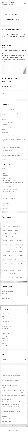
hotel (10, 248)
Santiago (5, 273)
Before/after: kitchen (7, 150)
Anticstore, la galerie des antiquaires (11, 373)
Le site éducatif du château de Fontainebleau (13, 390)
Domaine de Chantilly (7, 378)
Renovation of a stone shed (8, 136)
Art (9, 226)
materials (20, 255)
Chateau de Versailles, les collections (11, 375)
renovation (12, 270)
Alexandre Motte (7, 223)
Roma (19, 270)
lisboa (14, 251)
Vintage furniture (19, 277)
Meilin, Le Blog (8, 2)
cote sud (5, 240)
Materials (4, 47)
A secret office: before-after (10, 29)
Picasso (5, 266)
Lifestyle (4, 328)
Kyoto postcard (5, 293)
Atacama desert (16, 226)
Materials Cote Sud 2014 (9, 198)
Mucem (13, 263)
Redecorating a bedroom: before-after (11, 147)
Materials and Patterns (7, 194)
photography (21, 263)
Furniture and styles (7, 178)
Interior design (5, 31)
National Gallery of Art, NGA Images (10, 406)
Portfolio (4, 338)
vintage (11, 277)
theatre (19, 273)
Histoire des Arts (6, 383)
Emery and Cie (6, 45)
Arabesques (6, 201)
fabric (17, 244)
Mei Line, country (7, 259)
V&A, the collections (6, 419)
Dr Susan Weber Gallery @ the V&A (12, 180)
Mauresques (6, 203)
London (21, 251)
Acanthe (5, 208)
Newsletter (4, 333)
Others (3, 336)
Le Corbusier (6, 251)
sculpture (12, 273)
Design (5, 244)
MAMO (4, 255)
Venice (4, 277)
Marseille (5, 175)
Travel (3, 343)
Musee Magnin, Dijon (8, 191)
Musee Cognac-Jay (6, 399)
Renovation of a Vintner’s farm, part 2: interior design (13, 113)
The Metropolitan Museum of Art (10, 414)
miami (16, 259)
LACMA (3, 387)
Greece (4, 248)
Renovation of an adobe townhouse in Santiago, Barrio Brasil (13, 123)
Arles (4, 226)
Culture (3, 318)
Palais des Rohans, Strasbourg (11, 189)
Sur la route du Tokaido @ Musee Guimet (12, 301)
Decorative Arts (5, 321)
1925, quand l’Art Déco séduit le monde (13, 182)
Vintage (3, 345)
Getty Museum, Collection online (10, 380)
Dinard (11, 244)
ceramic (10, 230)
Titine (3, 144)
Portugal (5, 170)
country (12, 240)
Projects (11, 31)
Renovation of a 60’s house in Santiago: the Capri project (14, 140)
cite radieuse (6, 236)
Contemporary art (16, 236)
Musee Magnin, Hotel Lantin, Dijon (10, 404)
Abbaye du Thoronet (7, 298)
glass (22, 244)
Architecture (17, 223)
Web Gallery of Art (6, 421)
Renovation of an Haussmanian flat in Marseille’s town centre (14, 128)
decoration (19, 240)
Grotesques (6, 205)
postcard (17, 266)
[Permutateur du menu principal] (24, 3)
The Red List (5, 416)
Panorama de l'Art (6, 409)
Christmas (5, 233)
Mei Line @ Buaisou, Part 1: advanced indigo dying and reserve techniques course (13, 154)
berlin (4, 230)
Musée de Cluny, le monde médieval (11, 401)
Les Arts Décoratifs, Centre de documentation (13, 392)
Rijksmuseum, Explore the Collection (11, 411)
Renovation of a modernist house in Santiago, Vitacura (13, 118)
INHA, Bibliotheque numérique (9, 385)
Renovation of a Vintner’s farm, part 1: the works (14, 109)
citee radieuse (13, 233)
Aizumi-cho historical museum (9, 296)
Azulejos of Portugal (8, 196)
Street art (4, 168)
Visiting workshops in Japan (8, 291)
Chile (4, 173)
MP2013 (5, 263)
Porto (10, 266)
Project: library (5, 132)
